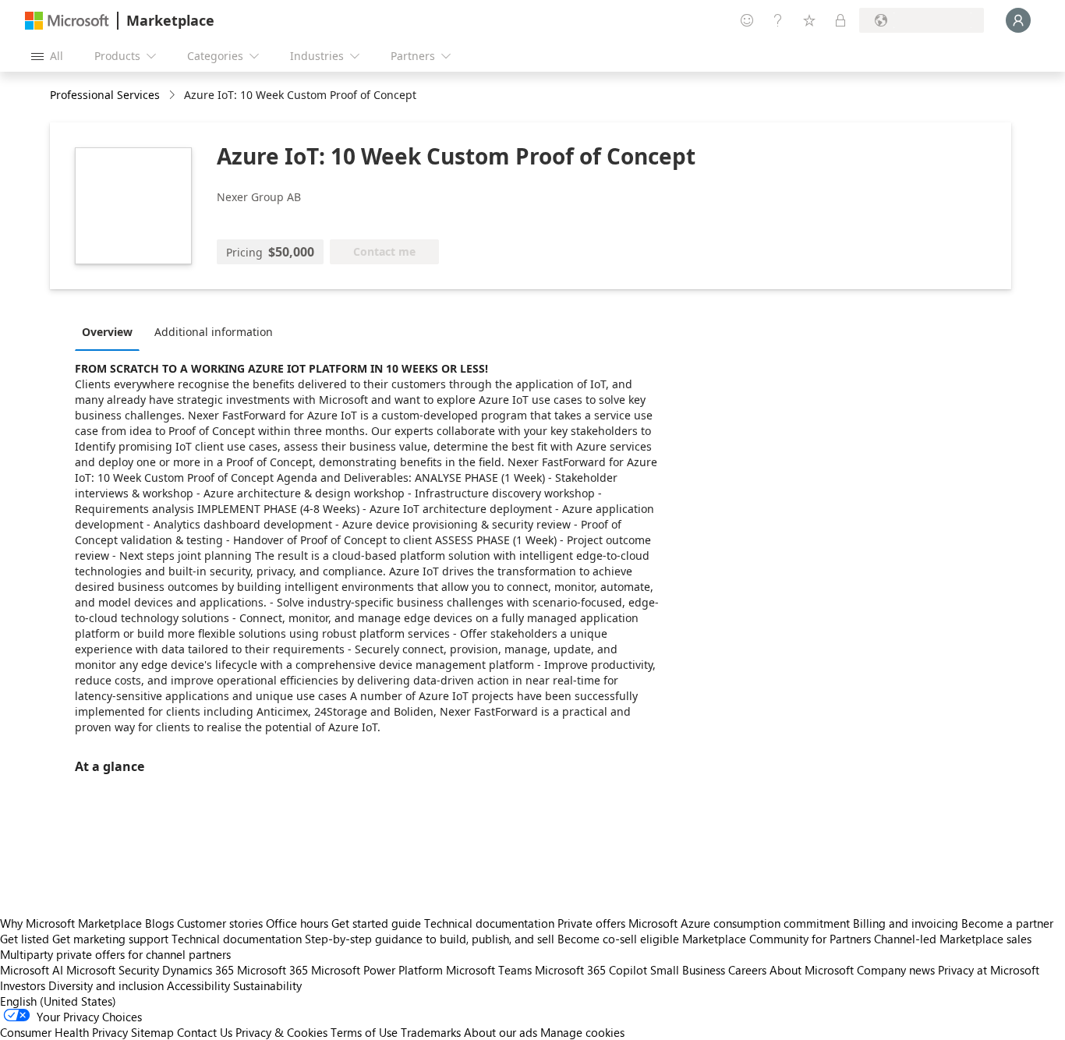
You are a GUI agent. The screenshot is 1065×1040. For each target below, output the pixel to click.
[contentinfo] (173, 95)
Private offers (591, 923)
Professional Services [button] (105, 94)
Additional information (213, 331)
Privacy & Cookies (281, 1032)
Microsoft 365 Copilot (591, 970)
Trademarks (431, 1032)
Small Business (687, 970)
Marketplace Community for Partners (776, 938)
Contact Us (204, 1032)
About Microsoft (812, 970)
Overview (107, 331)
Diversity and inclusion (106, 985)
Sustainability (267, 985)
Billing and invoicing (905, 923)
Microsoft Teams (489, 970)
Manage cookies (582, 1032)
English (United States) (58, 1001)
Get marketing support (110, 938)
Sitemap (152, 1032)
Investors (22, 985)
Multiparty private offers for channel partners (115, 954)
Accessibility (198, 985)
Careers (747, 970)
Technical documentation (489, 923)
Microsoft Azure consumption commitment (740, 923)
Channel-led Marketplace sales (952, 938)
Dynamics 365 (198, 970)
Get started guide (376, 923)
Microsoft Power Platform (377, 970)
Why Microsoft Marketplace (71, 923)
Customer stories (220, 923)
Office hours (297, 923)
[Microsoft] (67, 21)
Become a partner (1007, 923)
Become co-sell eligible (618, 938)
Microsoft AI (31, 970)
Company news (896, 970)
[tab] (111, 331)
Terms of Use (364, 1032)
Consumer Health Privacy (64, 1032)
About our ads (500, 1032)
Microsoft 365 (272, 970)
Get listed (24, 938)
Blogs (159, 923)
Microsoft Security (112, 970)
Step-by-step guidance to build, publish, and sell (429, 938)
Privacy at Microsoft (988, 970)
